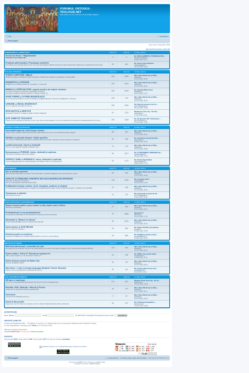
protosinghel (140, 65)
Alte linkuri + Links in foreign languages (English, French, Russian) (35, 268)
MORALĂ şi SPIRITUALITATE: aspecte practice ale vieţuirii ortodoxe (35, 89)
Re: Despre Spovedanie (143, 160)
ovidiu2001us (140, 236)
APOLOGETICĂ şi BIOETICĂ (18, 111)
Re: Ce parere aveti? (141, 179)
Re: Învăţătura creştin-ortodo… (146, 234)
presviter (139, 140)
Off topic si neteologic (15, 280)
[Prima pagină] (32, 19)
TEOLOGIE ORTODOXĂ (13, 72)
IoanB (138, 77)
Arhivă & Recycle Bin (14, 302)
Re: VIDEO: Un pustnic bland (145, 254)
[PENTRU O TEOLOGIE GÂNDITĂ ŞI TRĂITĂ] (14, 346)
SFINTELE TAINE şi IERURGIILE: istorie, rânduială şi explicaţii (33, 159)
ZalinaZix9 (139, 256)
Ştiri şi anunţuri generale (16, 171)
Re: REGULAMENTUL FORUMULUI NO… (149, 56)
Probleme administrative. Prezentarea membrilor (27, 63)
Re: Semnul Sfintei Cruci (143, 90)
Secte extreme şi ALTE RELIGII (19, 227)
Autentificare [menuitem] (164, 36)
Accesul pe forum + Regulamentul (20, 56)
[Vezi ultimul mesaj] (147, 58)
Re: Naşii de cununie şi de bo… (146, 104)
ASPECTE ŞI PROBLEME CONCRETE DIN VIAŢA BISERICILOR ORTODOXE (39, 179)
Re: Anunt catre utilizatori (144, 63)
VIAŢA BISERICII (10, 168)
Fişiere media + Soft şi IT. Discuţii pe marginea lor (27, 254)
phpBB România (94, 363)
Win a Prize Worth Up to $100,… (146, 75)
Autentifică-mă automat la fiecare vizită (100, 315)
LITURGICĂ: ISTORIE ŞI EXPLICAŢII (17, 127)
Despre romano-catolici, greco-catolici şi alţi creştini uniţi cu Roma (35, 205)
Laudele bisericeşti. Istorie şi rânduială (22, 145)
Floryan (138, 282)
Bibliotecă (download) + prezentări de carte (24, 246)
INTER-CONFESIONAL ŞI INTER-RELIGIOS (19, 202)
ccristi (138, 215)
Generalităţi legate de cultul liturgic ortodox (24, 130)
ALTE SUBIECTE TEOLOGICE (18, 118)
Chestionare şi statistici (15, 193)
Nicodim (139, 113)
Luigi (137, 229)
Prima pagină (13, 41)
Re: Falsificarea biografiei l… (145, 302)
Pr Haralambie (141, 106)
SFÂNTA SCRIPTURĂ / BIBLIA (18, 75)
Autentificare (10, 312)
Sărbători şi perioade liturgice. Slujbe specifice (26, 138)
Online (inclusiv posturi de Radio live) (22, 261)
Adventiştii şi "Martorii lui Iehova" (20, 220)
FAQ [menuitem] (9, 36)
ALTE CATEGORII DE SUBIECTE (16, 277)
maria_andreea (141, 58)
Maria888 (139, 181)
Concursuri (10, 295)
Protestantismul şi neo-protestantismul (22, 212)
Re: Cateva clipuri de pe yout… (146, 268)
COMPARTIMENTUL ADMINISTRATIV (17, 52)
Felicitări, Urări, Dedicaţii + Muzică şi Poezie (25, 287)
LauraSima (66, 339)
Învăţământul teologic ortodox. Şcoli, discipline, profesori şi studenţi (36, 186)
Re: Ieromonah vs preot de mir (145, 193)
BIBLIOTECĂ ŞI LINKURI (13, 243)
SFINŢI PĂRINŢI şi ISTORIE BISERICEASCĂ (25, 97)
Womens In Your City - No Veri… (146, 111)
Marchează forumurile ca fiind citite (158, 49)
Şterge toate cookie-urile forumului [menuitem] (134, 358)
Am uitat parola (80, 315)
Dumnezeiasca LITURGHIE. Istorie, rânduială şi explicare (30, 152)
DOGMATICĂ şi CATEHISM (17, 82)
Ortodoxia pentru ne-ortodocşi (18, 234)
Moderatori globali (37, 331)
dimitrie (138, 91)
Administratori (15, 331)
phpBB (79, 362)
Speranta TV (138, 213)
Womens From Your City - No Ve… (147, 280)
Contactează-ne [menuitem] (113, 358)
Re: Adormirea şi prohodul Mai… (146, 138)
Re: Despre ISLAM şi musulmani (146, 227)
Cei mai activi (25, 331)
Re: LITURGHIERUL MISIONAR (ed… (148, 152)
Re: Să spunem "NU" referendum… (147, 119)
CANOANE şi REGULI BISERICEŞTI (21, 104)
